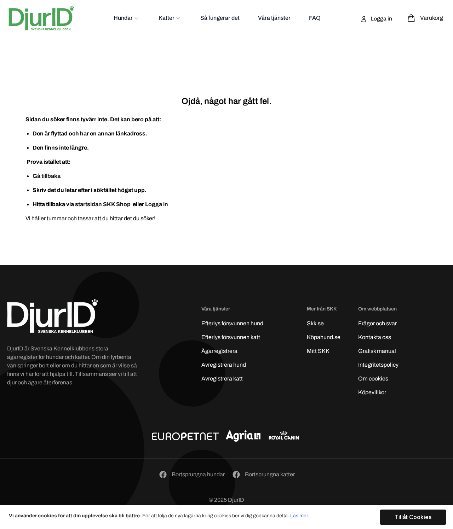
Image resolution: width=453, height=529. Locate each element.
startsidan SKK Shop (103, 204)
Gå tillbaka (47, 176)
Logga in (380, 19)
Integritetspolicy (378, 365)
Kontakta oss (374, 337)
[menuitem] (126, 18)
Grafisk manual (377, 351)
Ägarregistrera (219, 351)
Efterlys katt (230, 337)
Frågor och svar (377, 323)
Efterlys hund (232, 323)
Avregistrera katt (222, 379)
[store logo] (41, 18)
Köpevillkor (372, 392)
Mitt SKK (318, 351)
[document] (227, 517)
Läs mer (299, 515)
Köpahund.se (323, 337)
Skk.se (315, 323)
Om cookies (373, 379)
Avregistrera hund (223, 365)
